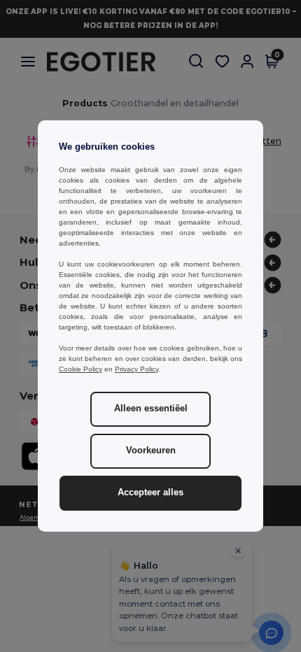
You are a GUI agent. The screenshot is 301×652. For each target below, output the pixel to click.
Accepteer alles (150, 492)
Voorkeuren (151, 450)
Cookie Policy (80, 369)
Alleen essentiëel (151, 408)
